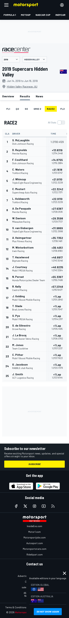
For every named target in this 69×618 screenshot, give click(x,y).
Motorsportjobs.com (35, 537)
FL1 (8, 108)
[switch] (56, 122)
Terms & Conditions (15, 607)
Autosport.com (34, 543)
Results (25, 96)
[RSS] (52, 506)
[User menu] (61, 5)
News (39, 96)
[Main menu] (6, 5)
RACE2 (51, 108)
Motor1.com (34, 531)
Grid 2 (37, 108)
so (26, 108)
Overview (8, 96)
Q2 (17, 108)
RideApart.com (35, 554)
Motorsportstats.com (34, 548)
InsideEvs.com (34, 526)
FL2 (62, 108)
